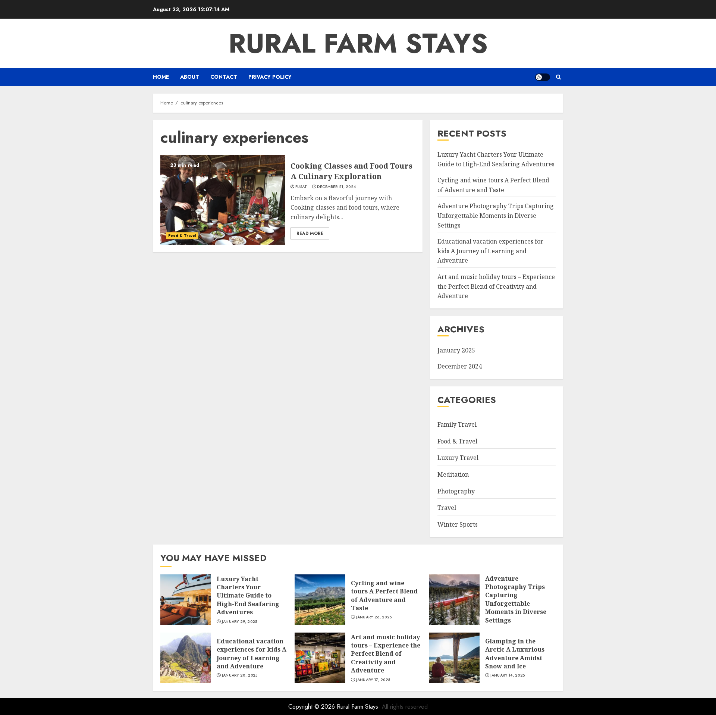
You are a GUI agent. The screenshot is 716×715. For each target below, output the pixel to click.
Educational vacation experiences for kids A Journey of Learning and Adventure (490, 250)
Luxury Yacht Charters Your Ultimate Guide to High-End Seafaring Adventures (248, 596)
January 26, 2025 (374, 617)
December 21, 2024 (336, 186)
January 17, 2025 (373, 680)
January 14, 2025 (507, 675)
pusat (301, 186)
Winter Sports (457, 524)
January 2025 (456, 350)
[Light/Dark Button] (542, 77)
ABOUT (189, 77)
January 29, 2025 (239, 621)
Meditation (453, 474)
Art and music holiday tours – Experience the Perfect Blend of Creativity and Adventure (496, 286)
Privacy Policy (270, 77)
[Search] (558, 77)
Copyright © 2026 (312, 706)
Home (161, 77)
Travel (446, 508)
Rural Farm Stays (358, 43)
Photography (456, 491)
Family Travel (457, 424)
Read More (309, 233)
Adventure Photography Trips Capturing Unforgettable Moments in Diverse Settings (495, 215)
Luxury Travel (457, 458)
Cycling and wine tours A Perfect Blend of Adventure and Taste (384, 595)
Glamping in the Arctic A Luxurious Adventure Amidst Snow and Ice (514, 653)
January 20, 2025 (240, 675)
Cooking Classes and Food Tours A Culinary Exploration (351, 171)
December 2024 (459, 366)
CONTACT (223, 77)
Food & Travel (182, 235)
